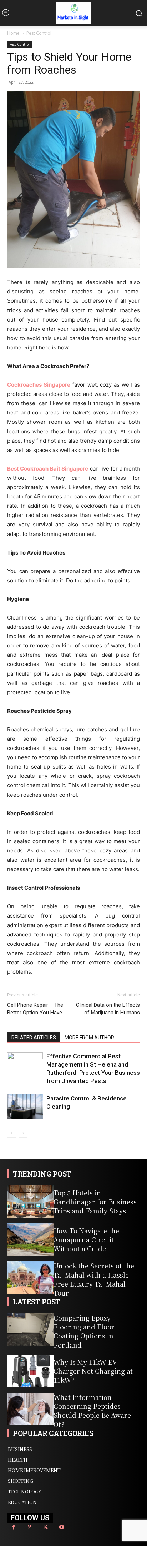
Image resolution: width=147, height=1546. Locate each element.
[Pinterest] (29, 1527)
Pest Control (38, 33)
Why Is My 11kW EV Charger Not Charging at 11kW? (93, 1371)
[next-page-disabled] (23, 1133)
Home (13, 33)
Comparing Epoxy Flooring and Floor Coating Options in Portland (84, 1331)
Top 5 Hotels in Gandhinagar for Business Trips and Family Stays (95, 1201)
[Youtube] (61, 1527)
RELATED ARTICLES (33, 1037)
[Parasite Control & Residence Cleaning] (25, 1106)
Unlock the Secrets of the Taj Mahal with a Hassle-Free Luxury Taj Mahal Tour (94, 1279)
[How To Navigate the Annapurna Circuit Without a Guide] (30, 1239)
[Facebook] (13, 1527)
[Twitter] (45, 1527)
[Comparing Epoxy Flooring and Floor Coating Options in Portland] (30, 1329)
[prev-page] (11, 1133)
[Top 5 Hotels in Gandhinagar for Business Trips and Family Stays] (30, 1201)
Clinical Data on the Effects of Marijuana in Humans (108, 1009)
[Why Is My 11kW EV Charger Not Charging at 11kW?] (30, 1371)
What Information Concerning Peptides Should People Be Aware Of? (92, 1410)
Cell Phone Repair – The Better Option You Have (35, 1009)
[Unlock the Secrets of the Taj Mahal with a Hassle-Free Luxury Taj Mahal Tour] (30, 1277)
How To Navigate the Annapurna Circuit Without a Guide (86, 1239)
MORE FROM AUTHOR (89, 1037)
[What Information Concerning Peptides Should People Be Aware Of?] (30, 1409)
